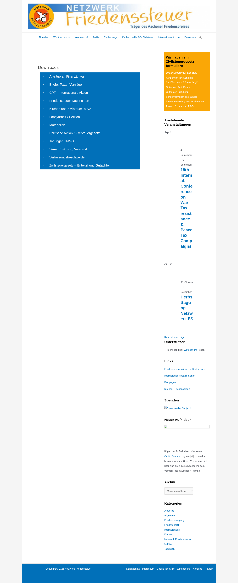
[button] (68, 37)
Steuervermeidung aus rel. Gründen (185, 101)
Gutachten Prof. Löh (177, 92)
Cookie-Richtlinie (166, 568)
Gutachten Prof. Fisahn (178, 87)
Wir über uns (183, 568)
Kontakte (197, 568)
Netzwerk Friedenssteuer (177, 539)
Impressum (148, 568)
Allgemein (169, 515)
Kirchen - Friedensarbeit (177, 389)
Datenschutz (133, 568)
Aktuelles (169, 510)
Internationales (172, 529)
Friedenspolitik (172, 525)
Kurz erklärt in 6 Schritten (179, 77)
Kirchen (168, 534)
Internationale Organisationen (179, 375)
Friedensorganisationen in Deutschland (184, 369)
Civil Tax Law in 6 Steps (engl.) (182, 82)
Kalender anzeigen (175, 337)
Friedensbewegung (174, 520)
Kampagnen (170, 382)
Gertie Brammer (172, 456)
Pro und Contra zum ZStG (180, 106)
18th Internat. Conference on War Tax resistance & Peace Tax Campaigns (187, 208)
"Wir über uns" (190, 349)
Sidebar (168, 544)
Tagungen (169, 548)
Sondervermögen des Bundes (182, 96)
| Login (209, 568)
